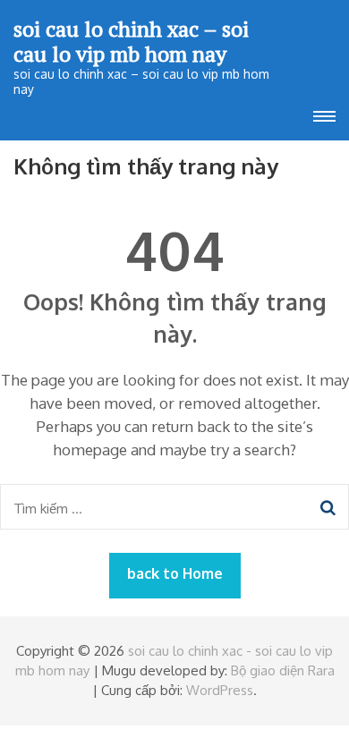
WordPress (219, 690)
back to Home (175, 573)
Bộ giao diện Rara (283, 670)
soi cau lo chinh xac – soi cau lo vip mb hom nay (131, 41)
